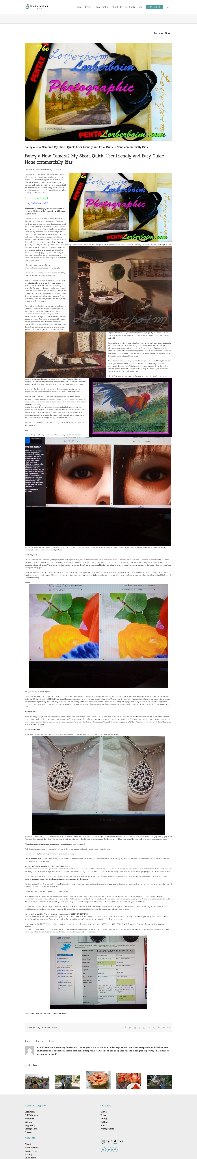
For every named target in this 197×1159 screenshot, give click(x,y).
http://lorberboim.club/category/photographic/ (43, 268)
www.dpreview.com (34, 899)
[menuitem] (78, 6)
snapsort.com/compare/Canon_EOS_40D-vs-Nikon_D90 (70, 906)
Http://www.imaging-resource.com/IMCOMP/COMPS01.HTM (64, 914)
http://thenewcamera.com (55, 929)
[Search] (168, 6)
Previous (158, 33)
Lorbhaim (30, 1013)
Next (167, 33)
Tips (53, 1013)
